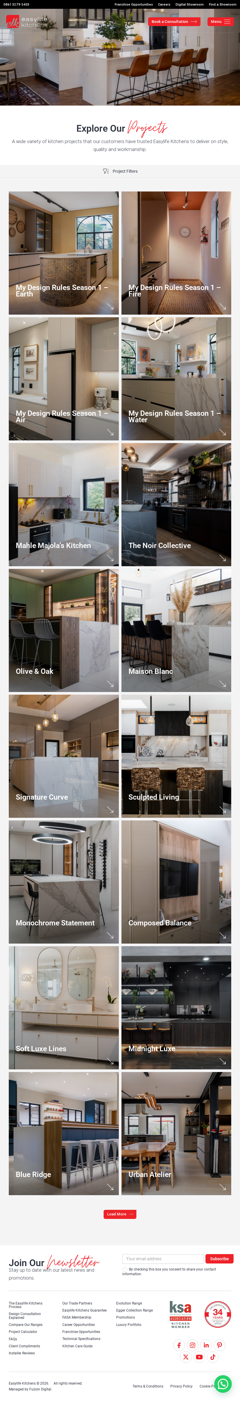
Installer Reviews (22, 1353)
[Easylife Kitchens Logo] (26, 21)
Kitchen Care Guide (77, 1346)
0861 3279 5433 (16, 4)
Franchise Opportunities (81, 1332)
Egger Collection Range (134, 1310)
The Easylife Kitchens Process (25, 1305)
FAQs (13, 1339)
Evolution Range (129, 1303)
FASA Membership (76, 1317)
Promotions (125, 1317)
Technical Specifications (81, 1339)
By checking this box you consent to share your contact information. (169, 1271)
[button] (120, 1214)
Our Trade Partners (77, 1303)
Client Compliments (24, 1346)
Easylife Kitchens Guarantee (84, 1310)
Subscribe (219, 1258)
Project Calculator (23, 1332)
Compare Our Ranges (25, 1325)
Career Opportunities (78, 1325)
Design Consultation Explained (25, 1315)
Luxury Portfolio (128, 1325)
